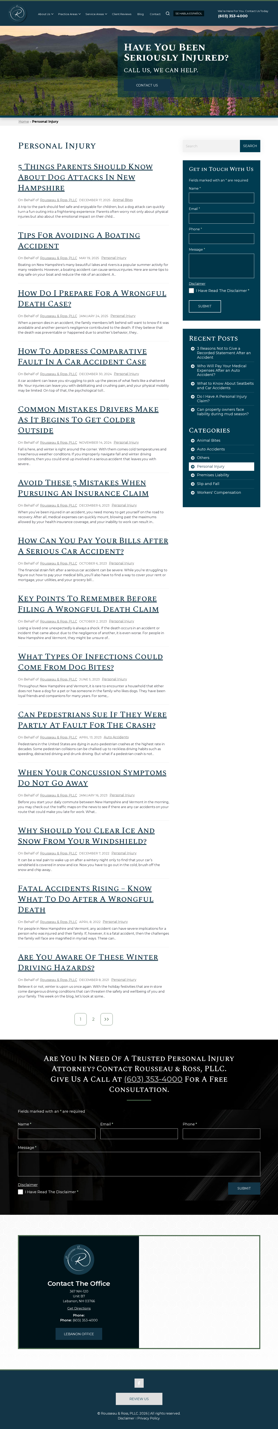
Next (107, 1019)
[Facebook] (139, 1383)
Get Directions (79, 1308)
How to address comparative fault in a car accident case (82, 356)
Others (203, 458)
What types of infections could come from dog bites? (90, 662)
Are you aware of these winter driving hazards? (88, 962)
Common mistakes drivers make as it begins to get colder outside (88, 420)
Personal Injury (113, 258)
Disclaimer (126, 1418)
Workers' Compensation (219, 492)
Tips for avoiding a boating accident (79, 240)
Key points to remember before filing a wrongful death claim (88, 604)
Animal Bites (123, 200)
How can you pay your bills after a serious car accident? (93, 546)
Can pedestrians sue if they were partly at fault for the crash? (92, 720)
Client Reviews (121, 14)
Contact (155, 14)
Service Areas (94, 14)
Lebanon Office (79, 1334)
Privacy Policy (148, 1418)
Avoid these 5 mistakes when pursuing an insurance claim (83, 488)
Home (24, 121)
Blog (140, 14)
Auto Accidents (116, 737)
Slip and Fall (208, 484)
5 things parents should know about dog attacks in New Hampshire (85, 177)
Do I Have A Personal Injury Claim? (222, 398)
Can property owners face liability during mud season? (223, 411)
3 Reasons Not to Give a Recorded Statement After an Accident (224, 352)
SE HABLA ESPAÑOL (188, 13)
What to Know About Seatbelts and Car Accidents (225, 385)
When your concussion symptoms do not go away (92, 778)
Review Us (139, 1399)
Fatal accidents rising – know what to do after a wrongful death (86, 899)
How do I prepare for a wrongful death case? (92, 298)
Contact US (147, 85)
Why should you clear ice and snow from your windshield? (86, 836)
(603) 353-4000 (233, 16)
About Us (44, 14)
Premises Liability (213, 475)
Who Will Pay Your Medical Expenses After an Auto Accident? (221, 370)
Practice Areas (67, 14)
